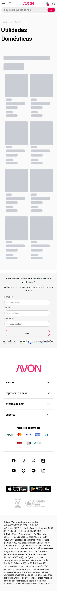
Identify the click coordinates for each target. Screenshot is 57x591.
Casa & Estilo (15, 22)
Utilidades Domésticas (16, 34)
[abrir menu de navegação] (3, 3)
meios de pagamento (28, 427)
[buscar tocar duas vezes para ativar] (51, 10)
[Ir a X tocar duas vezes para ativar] (33, 460)
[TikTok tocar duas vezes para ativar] (43, 460)
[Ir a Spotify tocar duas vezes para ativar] (33, 470)
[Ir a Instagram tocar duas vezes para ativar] (23, 460)
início (5, 22)
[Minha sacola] (53, 3)
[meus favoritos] (10, 3)
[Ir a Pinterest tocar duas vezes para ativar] (23, 470)
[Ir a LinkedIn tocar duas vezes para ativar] (43, 470)
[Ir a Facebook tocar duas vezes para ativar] (13, 460)
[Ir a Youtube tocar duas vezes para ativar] (13, 470)
